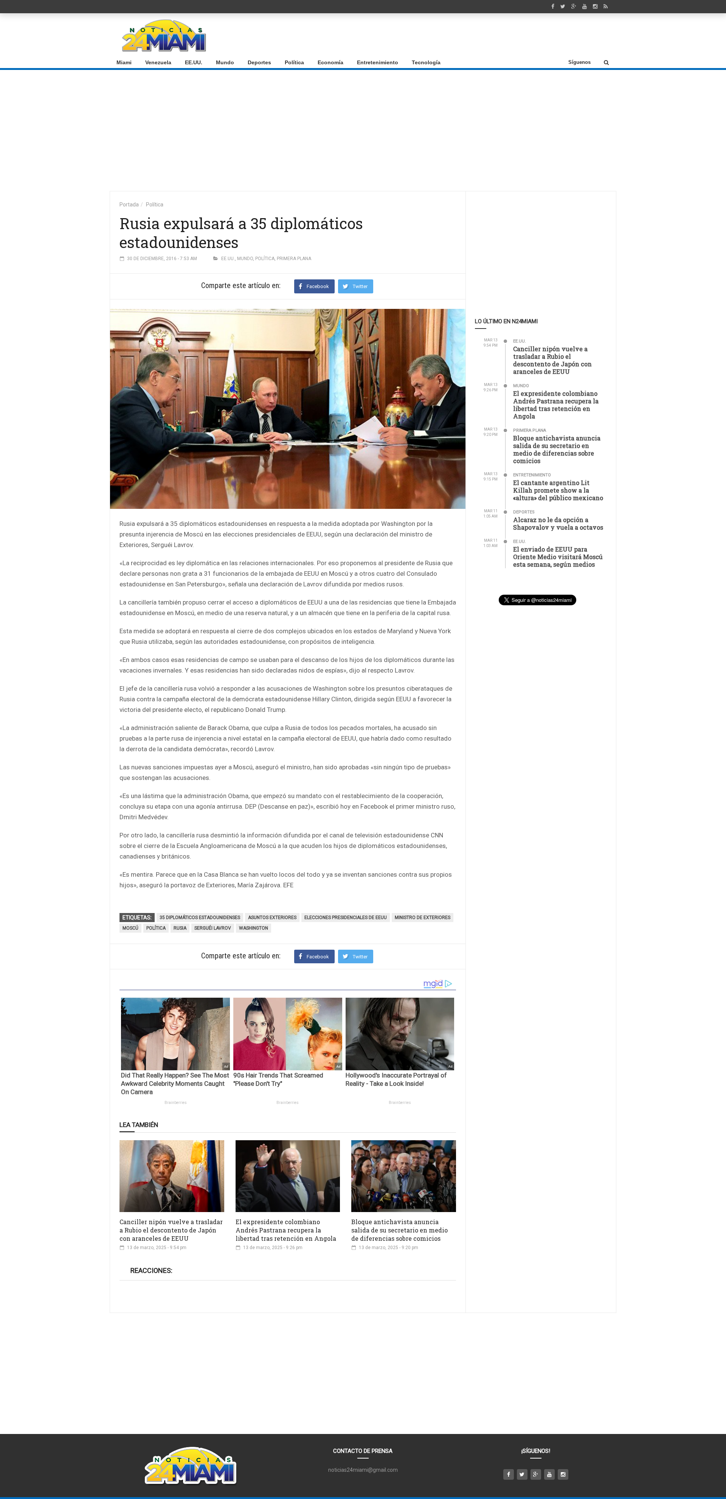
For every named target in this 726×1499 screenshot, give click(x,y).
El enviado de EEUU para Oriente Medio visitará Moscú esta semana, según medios (558, 556)
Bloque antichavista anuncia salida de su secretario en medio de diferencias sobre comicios (399, 1230)
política (156, 928)
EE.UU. (193, 62)
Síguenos (579, 62)
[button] (606, 62)
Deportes (259, 62)
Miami (124, 62)
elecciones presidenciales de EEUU (345, 917)
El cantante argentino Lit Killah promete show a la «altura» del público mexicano (558, 490)
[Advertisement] (473, 35)
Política (294, 62)
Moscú (130, 928)
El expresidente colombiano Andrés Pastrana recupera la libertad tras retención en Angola (286, 1230)
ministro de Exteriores (422, 917)
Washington (253, 928)
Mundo (225, 62)
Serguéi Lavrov (212, 928)
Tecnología (426, 62)
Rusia (180, 928)
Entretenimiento (377, 62)
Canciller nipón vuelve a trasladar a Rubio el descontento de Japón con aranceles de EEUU (171, 1230)
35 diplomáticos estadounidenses (200, 917)
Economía (330, 62)
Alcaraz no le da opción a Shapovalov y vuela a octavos (558, 523)
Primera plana (294, 258)
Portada (129, 205)
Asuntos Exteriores (272, 917)
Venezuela (158, 62)
